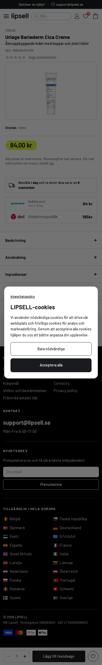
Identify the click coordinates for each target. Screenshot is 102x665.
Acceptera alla (51, 365)
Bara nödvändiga (51, 349)
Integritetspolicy (22, 296)
